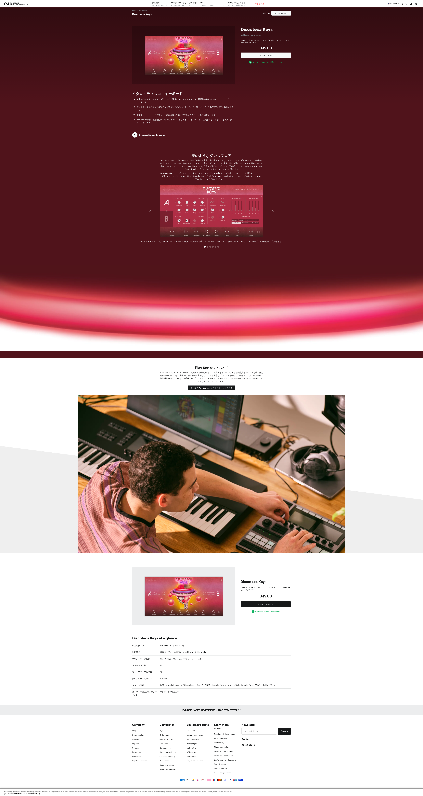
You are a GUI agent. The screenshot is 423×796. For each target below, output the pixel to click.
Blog (134, 731)
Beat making (219, 743)
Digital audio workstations (225, 760)
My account (164, 731)
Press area (136, 752)
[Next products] (272, 211)
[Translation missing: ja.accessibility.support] (406, 3)
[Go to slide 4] (213, 247)
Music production (221, 747)
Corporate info (138, 735)
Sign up (284, 731)
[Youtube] (250, 745)
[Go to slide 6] (218, 247)
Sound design (220, 764)
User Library (164, 761)
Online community (167, 756)
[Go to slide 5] (215, 247)
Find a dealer (165, 743)
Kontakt (202, 652)
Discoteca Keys (142, 14)
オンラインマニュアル (170, 692)
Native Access (165, 748)
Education (136, 756)
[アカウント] (411, 3)
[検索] (401, 3)
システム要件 (233, 685)
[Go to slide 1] (205, 247)
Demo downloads (167, 765)
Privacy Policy (35, 793)
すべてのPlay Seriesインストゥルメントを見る (211, 388)
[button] (148, 135)
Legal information (139, 761)
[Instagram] (246, 745)
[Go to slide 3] (210, 247)
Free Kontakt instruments (224, 734)
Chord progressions (222, 773)
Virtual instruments (195, 735)
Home (134, 10)
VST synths (191, 748)
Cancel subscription (168, 752)
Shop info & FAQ (166, 739)
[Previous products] (150, 211)
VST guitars (191, 752)
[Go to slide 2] (207, 247)
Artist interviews (221, 738)
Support (135, 743)
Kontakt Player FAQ (250, 685)
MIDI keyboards (193, 739)
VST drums (191, 756)
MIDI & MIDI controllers (223, 755)
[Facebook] (242, 745)
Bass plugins (192, 743)
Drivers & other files (168, 769)
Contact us (136, 739)
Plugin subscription (195, 761)
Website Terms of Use (19, 793)
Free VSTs (191, 731)
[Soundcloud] (254, 745)
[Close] (419, 792)
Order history (165, 735)
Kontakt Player (186, 652)
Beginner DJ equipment (224, 751)
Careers (135, 748)
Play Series (143, 10)
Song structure (220, 768)
